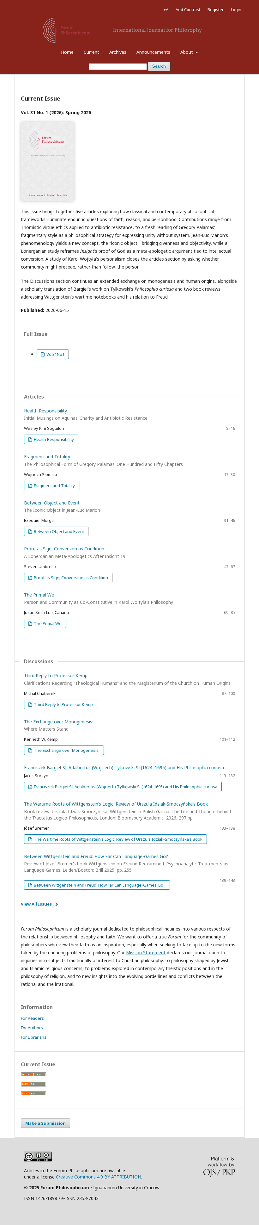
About (187, 52)
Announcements (153, 52)
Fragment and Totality (54, 485)
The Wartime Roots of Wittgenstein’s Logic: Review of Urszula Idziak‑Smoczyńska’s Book (127, 811)
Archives (117, 52)
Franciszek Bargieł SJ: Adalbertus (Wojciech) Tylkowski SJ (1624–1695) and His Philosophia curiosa (124, 767)
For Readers (32, 1018)
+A (166, 9)
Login (236, 9)
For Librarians (33, 1037)
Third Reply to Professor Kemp (63, 704)
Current (91, 52)
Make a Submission (45, 1123)
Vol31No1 (54, 354)
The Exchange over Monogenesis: (66, 750)
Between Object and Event (58, 531)
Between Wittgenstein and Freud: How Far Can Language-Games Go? (126, 863)
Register (216, 9)
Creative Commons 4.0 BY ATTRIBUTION (98, 1177)
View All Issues (36, 904)
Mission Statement (146, 953)
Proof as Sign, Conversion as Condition (70, 577)
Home (67, 52)
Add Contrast (188, 9)
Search (159, 66)
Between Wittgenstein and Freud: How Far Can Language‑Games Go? (99, 885)
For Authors (32, 1027)
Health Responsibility (53, 439)
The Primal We (47, 623)
